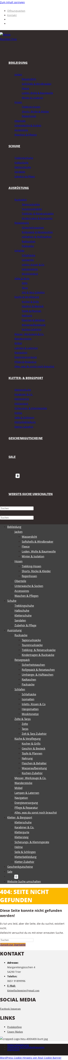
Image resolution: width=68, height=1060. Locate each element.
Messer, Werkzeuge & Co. (30, 778)
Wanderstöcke (23, 783)
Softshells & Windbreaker (37, 541)
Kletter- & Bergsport (19, 817)
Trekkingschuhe (24, 605)
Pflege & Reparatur (26, 807)
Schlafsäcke (29, 694)
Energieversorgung (26, 802)
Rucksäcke (21, 635)
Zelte (25, 724)
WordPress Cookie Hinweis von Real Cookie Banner (30, 1057)
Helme (19, 847)
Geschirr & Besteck (33, 748)
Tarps (25, 729)
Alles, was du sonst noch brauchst (36, 812)
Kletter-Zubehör (24, 862)
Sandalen (20, 620)
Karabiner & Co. (24, 827)
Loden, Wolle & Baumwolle (39, 551)
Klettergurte (22, 832)
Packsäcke (28, 684)
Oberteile (20, 581)
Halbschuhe (22, 610)
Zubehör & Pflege (25, 625)
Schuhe (11, 600)
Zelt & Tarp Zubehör (34, 733)
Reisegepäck (22, 660)
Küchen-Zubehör (32, 773)
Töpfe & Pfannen (32, 753)
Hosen (18, 561)
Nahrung (27, 758)
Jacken (18, 531)
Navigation (21, 797)
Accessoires (22, 591)
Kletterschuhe (23, 615)
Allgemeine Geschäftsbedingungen (25, 1047)
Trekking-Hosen (31, 566)
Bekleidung (14, 527)
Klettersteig (21, 837)
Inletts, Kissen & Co (34, 704)
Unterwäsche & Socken (29, 586)
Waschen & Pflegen (26, 596)
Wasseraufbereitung (34, 768)
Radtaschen (29, 679)
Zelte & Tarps (23, 719)
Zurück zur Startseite (13, 944)
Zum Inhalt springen (12, 2)
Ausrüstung (14, 630)
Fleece (26, 546)
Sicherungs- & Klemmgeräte (32, 842)
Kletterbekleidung (25, 857)
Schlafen (20, 689)
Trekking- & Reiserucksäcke (38, 650)
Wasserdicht (29, 536)
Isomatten (28, 699)
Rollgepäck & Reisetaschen (38, 669)
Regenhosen (29, 576)
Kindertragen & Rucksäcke (38, 655)
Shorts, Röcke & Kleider (36, 571)
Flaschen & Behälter (34, 763)
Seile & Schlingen (25, 852)
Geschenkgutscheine (20, 866)
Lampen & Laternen (27, 793)
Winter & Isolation (33, 556)
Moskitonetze (30, 714)
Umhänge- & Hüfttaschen (37, 674)
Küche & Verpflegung (28, 738)
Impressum (13, 1049)
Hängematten (30, 709)
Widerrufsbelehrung (18, 1044)
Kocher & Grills (31, 743)
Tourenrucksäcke (32, 645)
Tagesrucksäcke (31, 640)
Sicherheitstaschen (33, 664)
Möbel (18, 788)
